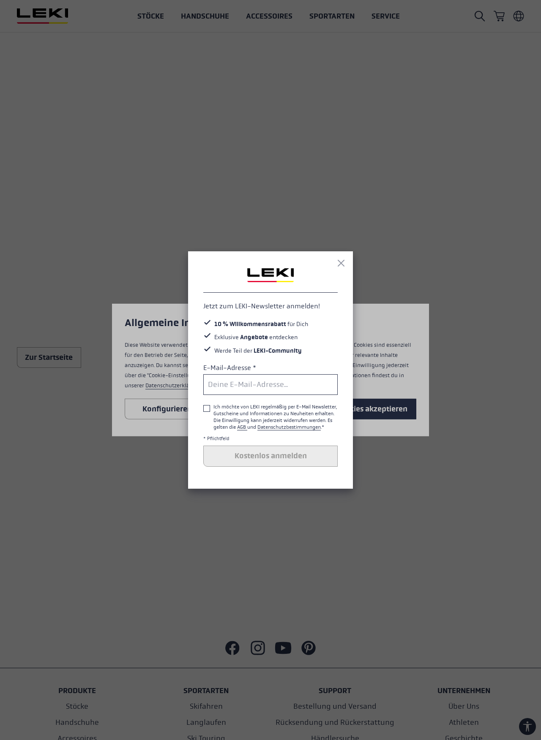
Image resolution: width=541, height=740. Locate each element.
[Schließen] (341, 263)
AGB (242, 427)
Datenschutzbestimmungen (289, 427)
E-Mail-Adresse (229, 368)
